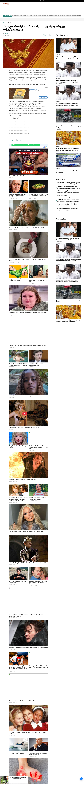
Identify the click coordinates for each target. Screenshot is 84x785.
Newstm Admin (8, 33)
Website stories (75, 6)
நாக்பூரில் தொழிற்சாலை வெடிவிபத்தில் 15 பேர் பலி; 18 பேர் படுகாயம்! (30, 84)
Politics (16, 6)
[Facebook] (40, 1)
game (56, 6)
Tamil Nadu (10, 6)
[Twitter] (42, 1)
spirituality (41, 6)
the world (62, 6)
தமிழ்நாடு (9, 22)
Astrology (34, 6)
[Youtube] (43, 1)
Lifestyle (22, 6)
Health (48, 6)
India (52, 6)
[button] (80, 4)
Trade (67, 6)
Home (4, 6)
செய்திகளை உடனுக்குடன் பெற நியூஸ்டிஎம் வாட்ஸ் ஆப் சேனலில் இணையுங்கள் (26, 144)
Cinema (28, 6)
